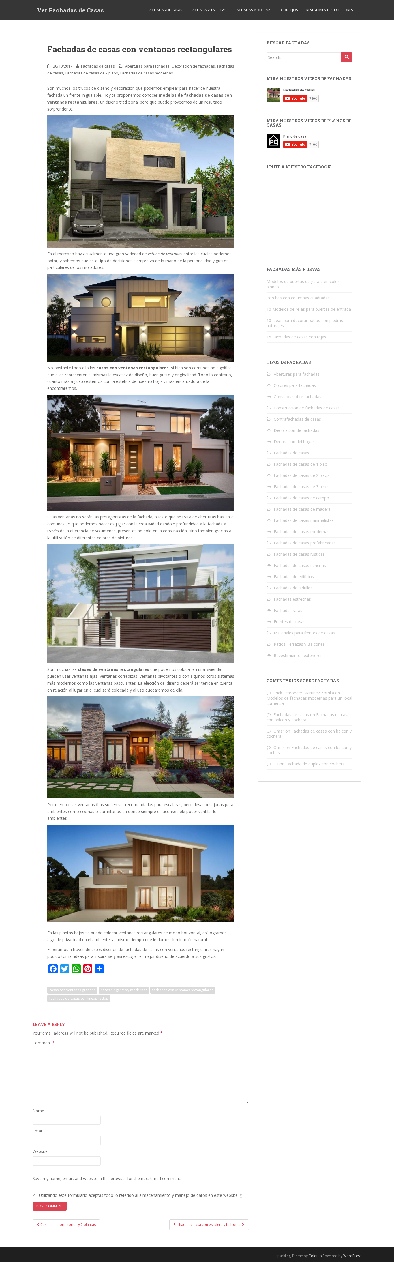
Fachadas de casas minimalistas (304, 520)
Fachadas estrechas (292, 599)
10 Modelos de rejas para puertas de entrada (309, 309)
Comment (44, 1043)
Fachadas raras (288, 610)
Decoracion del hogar (294, 441)
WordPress (352, 1255)
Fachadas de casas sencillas (300, 565)
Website (40, 1151)
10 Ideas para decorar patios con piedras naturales (305, 323)
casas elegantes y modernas (124, 990)
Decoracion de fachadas (193, 66)
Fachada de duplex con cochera (315, 764)
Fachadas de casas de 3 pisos (301, 486)
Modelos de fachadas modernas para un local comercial (309, 700)
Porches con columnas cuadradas (298, 298)
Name (38, 1110)
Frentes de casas (289, 621)
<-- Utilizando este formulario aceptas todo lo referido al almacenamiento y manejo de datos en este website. (137, 1195)
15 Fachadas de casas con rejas (296, 337)
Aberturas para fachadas (147, 66)
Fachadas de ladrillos (293, 588)
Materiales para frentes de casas (304, 633)
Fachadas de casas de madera (302, 509)
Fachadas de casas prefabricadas (305, 543)
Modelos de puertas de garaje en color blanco (303, 284)
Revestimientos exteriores (329, 10)
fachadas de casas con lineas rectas (78, 998)
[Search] (346, 57)
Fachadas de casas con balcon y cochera (309, 733)
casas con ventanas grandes (72, 990)
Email (38, 1131)
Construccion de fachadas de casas (307, 408)
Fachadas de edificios (294, 576)
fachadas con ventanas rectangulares (182, 990)
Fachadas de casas (165, 10)
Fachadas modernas (253, 10)
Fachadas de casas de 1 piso (300, 464)
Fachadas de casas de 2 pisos (91, 73)
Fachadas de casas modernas (146, 73)
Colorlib (315, 1255)
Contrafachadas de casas (297, 419)
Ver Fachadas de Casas (70, 10)
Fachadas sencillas (208, 10)
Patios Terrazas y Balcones (299, 644)
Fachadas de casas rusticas (299, 554)
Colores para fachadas (295, 385)
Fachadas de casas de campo (301, 498)
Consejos (289, 10)
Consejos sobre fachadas (297, 396)
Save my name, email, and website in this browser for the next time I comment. (107, 1178)
